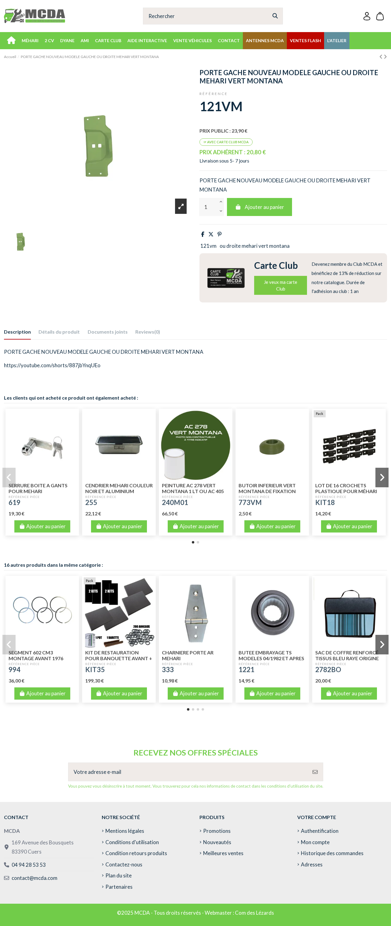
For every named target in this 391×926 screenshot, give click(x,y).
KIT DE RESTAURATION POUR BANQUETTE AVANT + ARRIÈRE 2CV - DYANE (118, 658)
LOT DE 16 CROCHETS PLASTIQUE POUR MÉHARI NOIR (346, 491)
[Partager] (202, 234)
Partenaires (119, 887)
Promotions (217, 831)
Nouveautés (217, 842)
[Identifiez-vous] (367, 16)
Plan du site (118, 875)
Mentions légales (124, 831)
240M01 (175, 502)
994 (14, 669)
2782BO (328, 669)
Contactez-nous (123, 864)
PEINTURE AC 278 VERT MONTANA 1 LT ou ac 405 (193, 488)
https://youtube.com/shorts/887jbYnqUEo (52, 365)
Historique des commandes (332, 853)
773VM (250, 502)
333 (168, 669)
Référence (213, 93)
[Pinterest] (219, 234)
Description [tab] (17, 332)
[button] (193, 542)
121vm (208, 246)
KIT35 (95, 669)
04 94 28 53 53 (29, 865)
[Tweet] (211, 234)
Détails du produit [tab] (59, 332)
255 (91, 502)
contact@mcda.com (34, 878)
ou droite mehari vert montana (255, 246)
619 (14, 502)
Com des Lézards (254, 913)
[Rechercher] (275, 16)
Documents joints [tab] (108, 332)
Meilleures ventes (223, 853)
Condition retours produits (136, 853)
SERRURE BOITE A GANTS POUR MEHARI (38, 488)
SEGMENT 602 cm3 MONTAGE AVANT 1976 (36, 655)
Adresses (312, 864)
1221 (246, 669)
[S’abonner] (315, 772)
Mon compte (315, 842)
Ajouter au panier (264, 207)
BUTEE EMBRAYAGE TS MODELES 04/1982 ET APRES (271, 655)
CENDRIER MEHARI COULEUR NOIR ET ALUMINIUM (119, 488)
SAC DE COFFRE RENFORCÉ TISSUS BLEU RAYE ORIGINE (347, 655)
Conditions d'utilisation (132, 842)
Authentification (319, 831)
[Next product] (385, 56)
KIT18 (325, 502)
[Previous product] (381, 56)
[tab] (147, 333)
